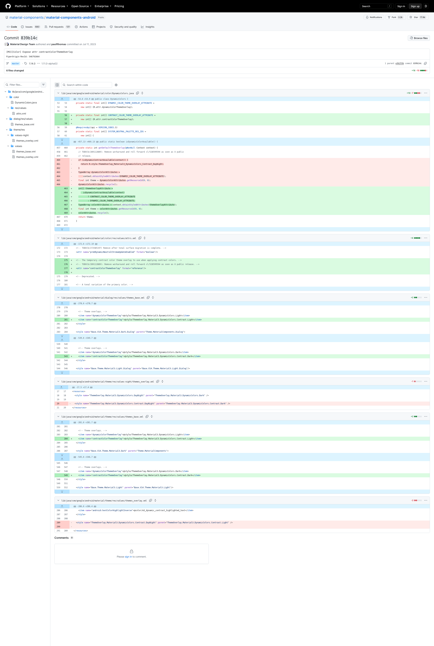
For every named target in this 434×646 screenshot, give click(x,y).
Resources (58, 6)
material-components (26, 17)
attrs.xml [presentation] (21, 113)
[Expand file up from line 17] (61, 387)
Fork (397, 17)
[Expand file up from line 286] (62, 506)
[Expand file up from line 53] (62, 99)
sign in (128, 556)
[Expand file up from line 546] (62, 459)
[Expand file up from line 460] (62, 144)
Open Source (80, 6)
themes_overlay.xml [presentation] (27, 140)
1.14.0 (32, 63)
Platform (20, 6)
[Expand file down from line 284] (62, 336)
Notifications (376, 17)
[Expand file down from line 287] (62, 455)
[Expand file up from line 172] (62, 244)
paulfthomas (58, 44)
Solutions (38, 6)
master (15, 63)
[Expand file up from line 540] (62, 340)
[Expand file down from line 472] (62, 229)
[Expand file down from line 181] (62, 289)
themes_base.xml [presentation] (24, 124)
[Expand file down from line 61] (62, 140)
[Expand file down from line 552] (62, 492)
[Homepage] (8, 6)
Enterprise (101, 6)
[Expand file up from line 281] (62, 422)
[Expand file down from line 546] (62, 373)
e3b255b (400, 63)
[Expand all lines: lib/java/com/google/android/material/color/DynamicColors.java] (142, 93)
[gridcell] (242, 99)
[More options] (425, 93)
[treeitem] (25, 124)
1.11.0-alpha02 (49, 63)
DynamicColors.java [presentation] (26, 102)
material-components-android (71, 17)
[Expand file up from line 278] (62, 303)
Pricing (119, 6)
